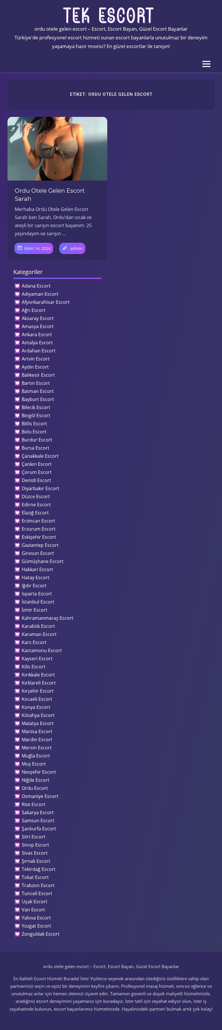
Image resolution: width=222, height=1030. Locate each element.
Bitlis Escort (34, 423)
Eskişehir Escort (39, 537)
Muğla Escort (36, 756)
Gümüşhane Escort (43, 561)
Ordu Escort (35, 788)
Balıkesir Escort (38, 375)
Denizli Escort (36, 480)
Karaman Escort (39, 634)
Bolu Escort (34, 431)
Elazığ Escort (35, 513)
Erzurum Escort (39, 529)
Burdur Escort (37, 440)
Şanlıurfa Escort (39, 828)
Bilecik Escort (36, 407)
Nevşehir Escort (39, 772)
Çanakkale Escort (40, 456)
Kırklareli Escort (39, 683)
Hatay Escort (35, 577)
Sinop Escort (35, 845)
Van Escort (33, 909)
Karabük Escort (38, 626)
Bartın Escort (36, 383)
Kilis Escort (33, 666)
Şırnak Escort (36, 861)
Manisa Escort (37, 731)
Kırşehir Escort (38, 691)
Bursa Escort (35, 448)
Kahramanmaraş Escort (47, 618)
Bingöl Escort (36, 415)
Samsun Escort (38, 820)
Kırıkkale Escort (38, 675)
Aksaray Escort (38, 318)
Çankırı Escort (37, 464)
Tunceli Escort (37, 893)
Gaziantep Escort (40, 545)
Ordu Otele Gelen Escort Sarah (50, 194)
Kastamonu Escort (42, 650)
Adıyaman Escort (40, 294)
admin (76, 248)
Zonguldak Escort (41, 934)
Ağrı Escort (33, 310)
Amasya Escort (38, 326)
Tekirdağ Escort (39, 869)
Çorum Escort (37, 472)
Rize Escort (33, 804)
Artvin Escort (36, 359)
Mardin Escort (37, 739)
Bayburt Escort (38, 399)
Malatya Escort (38, 723)
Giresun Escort (38, 553)
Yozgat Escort (36, 926)
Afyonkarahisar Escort (46, 302)
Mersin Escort (37, 747)
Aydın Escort (35, 367)
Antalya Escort (37, 342)
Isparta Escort (37, 594)
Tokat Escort (35, 877)
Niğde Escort (35, 780)
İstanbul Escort (38, 602)
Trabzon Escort (38, 885)
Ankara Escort (37, 334)
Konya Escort (36, 707)
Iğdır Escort (34, 585)
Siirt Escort (33, 837)
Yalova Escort (36, 918)
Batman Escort (38, 391)
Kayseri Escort (37, 658)
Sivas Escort (35, 853)
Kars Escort (34, 642)
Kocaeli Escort (37, 699)
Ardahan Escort (39, 350)
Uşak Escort (34, 901)
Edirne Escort (36, 504)
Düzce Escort (36, 496)
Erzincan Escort (38, 521)
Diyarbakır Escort (40, 488)
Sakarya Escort (38, 812)
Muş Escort (34, 764)
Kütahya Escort (38, 715)
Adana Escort (36, 286)
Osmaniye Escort (40, 796)
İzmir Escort (34, 610)
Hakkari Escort (37, 569)
